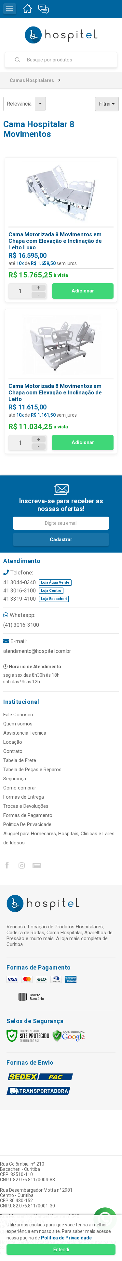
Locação (12, 742)
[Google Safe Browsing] (68, 1035)
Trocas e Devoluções (25, 806)
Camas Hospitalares (32, 80)
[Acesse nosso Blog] (36, 866)
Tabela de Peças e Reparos (32, 769)
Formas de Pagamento (27, 815)
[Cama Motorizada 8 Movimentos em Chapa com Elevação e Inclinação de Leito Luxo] (61, 230)
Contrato (12, 751)
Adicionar (83, 291)
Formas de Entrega (23, 797)
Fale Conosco (18, 715)
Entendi (61, 1250)
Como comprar (19, 788)
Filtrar (105, 104)
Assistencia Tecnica (24, 733)
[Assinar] (61, 539)
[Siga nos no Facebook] (6, 866)
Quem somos (18, 724)
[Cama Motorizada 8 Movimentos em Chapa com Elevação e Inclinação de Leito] (61, 381)
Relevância (19, 104)
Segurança (14, 779)
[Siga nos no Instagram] (21, 866)
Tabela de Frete (19, 760)
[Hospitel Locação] (61, 35)
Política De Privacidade (27, 824)
